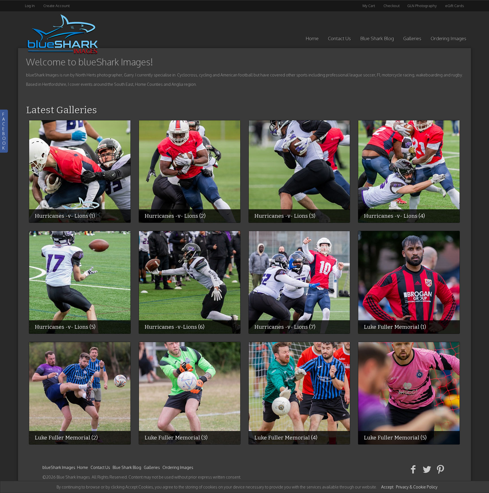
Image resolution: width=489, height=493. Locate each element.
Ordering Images (448, 38)
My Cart (369, 5)
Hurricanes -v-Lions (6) (175, 327)
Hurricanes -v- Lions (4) (394, 216)
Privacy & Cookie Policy (416, 487)
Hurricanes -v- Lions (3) (285, 216)
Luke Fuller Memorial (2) (66, 437)
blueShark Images (58, 467)
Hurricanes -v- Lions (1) (65, 216)
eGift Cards (454, 5)
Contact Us (339, 38)
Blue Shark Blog (377, 38)
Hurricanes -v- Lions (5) (65, 327)
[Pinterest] (440, 469)
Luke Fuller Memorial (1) (395, 327)
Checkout (391, 5)
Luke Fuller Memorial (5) (395, 437)
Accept (387, 487)
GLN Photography (422, 5)
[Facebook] (413, 469)
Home (312, 38)
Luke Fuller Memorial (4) (286, 437)
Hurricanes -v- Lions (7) (285, 327)
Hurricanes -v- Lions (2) (175, 216)
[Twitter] (427, 469)
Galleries (412, 38)
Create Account (56, 5)
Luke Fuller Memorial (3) (176, 437)
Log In (30, 5)
